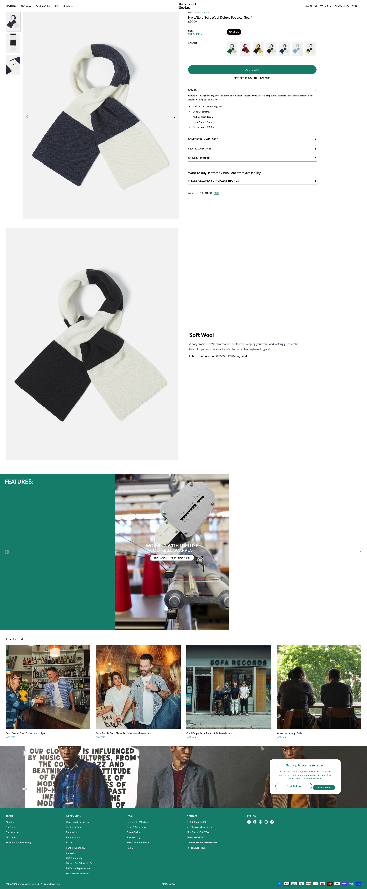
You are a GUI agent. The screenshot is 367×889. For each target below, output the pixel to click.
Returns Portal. (73, 837)
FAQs (216, 193)
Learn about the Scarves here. (172, 557)
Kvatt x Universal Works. (77, 873)
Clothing (11, 6)
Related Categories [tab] (199, 148)
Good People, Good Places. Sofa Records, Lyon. (209, 733)
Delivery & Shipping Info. (78, 822)
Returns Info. (72, 832)
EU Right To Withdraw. (138, 822)
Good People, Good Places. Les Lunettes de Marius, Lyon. (124, 733)
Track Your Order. (74, 827)
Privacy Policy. (133, 837)
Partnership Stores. (75, 847)
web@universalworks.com (199, 827)
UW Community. (74, 858)
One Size (234, 32)
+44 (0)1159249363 (196, 822)
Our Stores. (11, 827)
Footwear (26, 6)
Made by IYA (168, 884)
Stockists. (71, 853)
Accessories (43, 6)
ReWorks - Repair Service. (78, 868)
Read (56, 6)
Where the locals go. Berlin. (290, 733)
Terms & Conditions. (136, 827)
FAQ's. (69, 842)
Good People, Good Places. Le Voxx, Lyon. (26, 733)
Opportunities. (13, 832)
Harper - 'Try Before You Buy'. (80, 863)
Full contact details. (196, 847)
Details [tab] (192, 90)
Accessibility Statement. (138, 842)
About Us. (10, 822)
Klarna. (130, 847)
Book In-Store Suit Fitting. (18, 842)
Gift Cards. (11, 837)
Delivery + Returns (199, 158)
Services (68, 6)
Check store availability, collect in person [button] (213, 180)
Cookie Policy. (133, 832)
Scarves (205, 13)
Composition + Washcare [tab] (203, 139)
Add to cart (252, 69)
